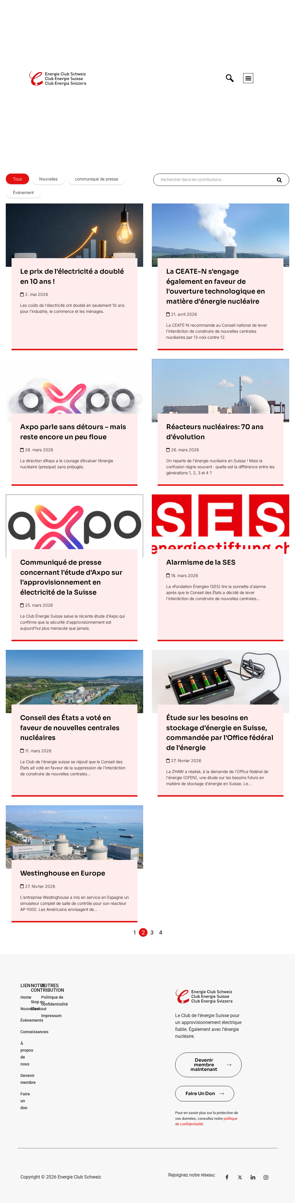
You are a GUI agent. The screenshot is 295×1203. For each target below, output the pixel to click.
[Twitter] (240, 1177)
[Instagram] (266, 1177)
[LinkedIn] (253, 1177)
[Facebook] (227, 1177)
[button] (248, 78)
